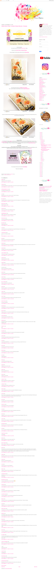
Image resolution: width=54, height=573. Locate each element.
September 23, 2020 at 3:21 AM (7, 338)
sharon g (2, 388)
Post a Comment (3, 565)
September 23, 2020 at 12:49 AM (7, 303)
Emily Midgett (25, 166)
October (42, 142)
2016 (41, 166)
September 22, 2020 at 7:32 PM (7, 191)
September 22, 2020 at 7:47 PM (7, 206)
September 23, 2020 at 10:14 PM (7, 435)
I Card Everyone (3, 232)
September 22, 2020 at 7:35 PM (7, 196)
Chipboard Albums (41, 82)
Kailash (2, 374)
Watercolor (40, 100)
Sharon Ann (3, 404)
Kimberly (2, 243)
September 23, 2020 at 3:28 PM (7, 411)
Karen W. (2, 310)
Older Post (35, 566)
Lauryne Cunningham (4, 541)
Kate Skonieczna (3, 479)
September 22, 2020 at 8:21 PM (7, 230)
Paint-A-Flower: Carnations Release (21, 50)
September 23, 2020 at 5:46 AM (7, 357)
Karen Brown (3, 423)
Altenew (40, 80)
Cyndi (2, 503)
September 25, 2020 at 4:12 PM (7, 496)
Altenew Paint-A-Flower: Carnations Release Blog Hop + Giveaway (14, 26)
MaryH (2, 447)
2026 (41, 132)
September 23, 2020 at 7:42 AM (7, 397)
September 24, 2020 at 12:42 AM (7, 445)
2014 (41, 168)
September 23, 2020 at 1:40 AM (7, 313)
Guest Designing (41, 85)
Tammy (2, 459)
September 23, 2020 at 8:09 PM (7, 421)
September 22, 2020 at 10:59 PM (7, 274)
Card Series (41, 81)
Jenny (2, 489)
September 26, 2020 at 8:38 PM (7, 539)
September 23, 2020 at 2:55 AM (7, 328)
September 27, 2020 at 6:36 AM (7, 558)
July (41, 153)
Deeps (2, 286)
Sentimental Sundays (42, 94)
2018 (41, 163)
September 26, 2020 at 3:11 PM (7, 527)
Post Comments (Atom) (8, 568)
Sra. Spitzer (3, 534)
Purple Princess (3, 433)
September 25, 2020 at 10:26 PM (7, 501)
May (41, 155)
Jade (2, 428)
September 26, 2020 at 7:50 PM (7, 532)
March (42, 158)
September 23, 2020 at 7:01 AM (7, 386)
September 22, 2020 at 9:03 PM (7, 245)
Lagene (2, 291)
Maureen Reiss (3, 203)
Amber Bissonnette (4, 560)
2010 (41, 173)
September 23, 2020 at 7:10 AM (7, 391)
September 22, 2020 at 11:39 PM (7, 284)
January (42, 160)
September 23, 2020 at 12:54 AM (7, 308)
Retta (2, 238)
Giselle (2, 369)
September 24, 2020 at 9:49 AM (7, 471)
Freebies (40, 84)
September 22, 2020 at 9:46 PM (7, 250)
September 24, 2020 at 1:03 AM (7, 452)
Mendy (2, 519)
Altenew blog (27, 52)
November (42, 141)
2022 (41, 136)
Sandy (2, 364)
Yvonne (2, 418)
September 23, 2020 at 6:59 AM (7, 381)
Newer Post (3, 566)
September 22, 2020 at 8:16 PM (7, 225)
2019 (41, 162)
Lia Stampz (40, 90)
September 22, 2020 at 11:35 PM (7, 279)
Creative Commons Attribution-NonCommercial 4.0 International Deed (45, 187)
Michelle (2, 350)
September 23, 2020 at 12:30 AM (7, 298)
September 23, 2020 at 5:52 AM (7, 362)
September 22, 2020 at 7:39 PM (7, 201)
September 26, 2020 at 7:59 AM (7, 521)
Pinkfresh (40, 93)
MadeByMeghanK (4, 213)
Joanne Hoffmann (3, 252)
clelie (2, 340)
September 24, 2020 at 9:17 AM (7, 466)
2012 (41, 171)
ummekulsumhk (3, 473)
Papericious (41, 91)
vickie (2, 227)
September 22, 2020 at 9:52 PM (7, 255)
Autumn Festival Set (26, 88)
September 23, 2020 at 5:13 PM (7, 416)
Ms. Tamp (2, 198)
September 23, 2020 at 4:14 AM (7, 343)
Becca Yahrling (3, 281)
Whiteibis (2, 320)
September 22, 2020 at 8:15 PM (7, 220)
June (41, 154)
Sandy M (2, 262)
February (42, 159)
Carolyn (2, 335)
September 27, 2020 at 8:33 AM (7, 563)
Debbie (2, 179)
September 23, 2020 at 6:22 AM (7, 367)
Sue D (2, 399)
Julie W (2, 393)
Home (19, 566)
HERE (31, 148)
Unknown (2, 184)
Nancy (2, 345)
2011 (41, 172)
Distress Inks (41, 83)
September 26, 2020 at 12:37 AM (7, 506)
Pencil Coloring (41, 92)
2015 (41, 167)
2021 (41, 137)
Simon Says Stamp (42, 95)
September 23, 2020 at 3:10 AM (7, 333)
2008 (41, 176)
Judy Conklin (3, 315)
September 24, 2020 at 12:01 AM (7, 440)
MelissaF (2, 513)
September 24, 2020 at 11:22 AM (7, 477)
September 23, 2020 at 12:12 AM (7, 289)
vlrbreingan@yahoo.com (4, 189)
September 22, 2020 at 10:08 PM (7, 260)
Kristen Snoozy (3, 508)
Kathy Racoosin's (23, 48)
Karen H (2, 296)
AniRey (2, 454)
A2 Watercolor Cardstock (23, 87)
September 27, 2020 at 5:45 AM (7, 553)
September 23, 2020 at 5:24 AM (7, 352)
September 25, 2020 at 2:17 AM (7, 482)
